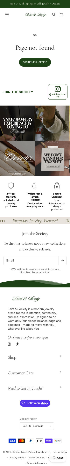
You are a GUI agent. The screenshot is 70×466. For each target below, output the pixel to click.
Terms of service (36, 457)
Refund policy (60, 452)
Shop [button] (12, 357)
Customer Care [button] (20, 373)
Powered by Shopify (38, 452)
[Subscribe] (62, 260)
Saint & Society (20, 452)
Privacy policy (17, 457)
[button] (7, 14)
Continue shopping (35, 62)
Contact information (37, 463)
